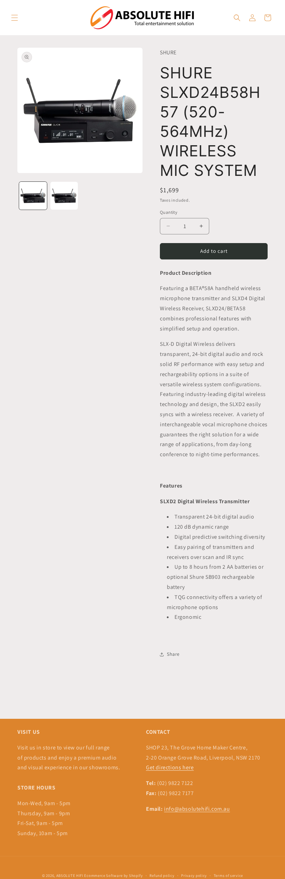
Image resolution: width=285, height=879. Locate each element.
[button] (14, 17)
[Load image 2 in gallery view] (64, 196)
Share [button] (173, 654)
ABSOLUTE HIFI (69, 875)
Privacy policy (194, 875)
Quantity (168, 212)
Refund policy (161, 875)
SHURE (168, 52)
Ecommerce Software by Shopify (113, 875)
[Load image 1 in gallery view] (33, 196)
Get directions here (170, 767)
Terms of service (228, 875)
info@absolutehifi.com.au (197, 808)
